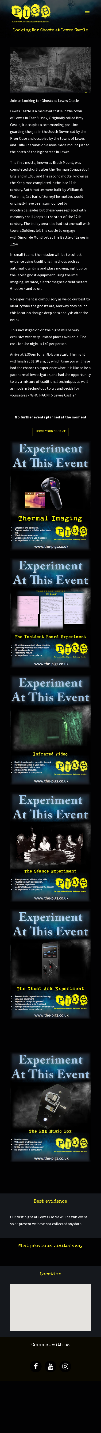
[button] (56, 1294)
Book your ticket (50, 431)
